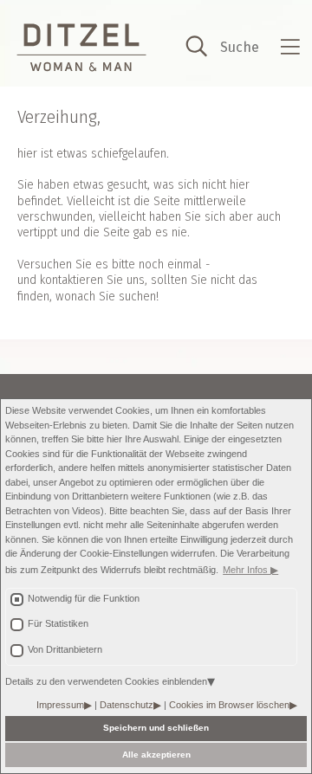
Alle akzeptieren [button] (156, 754)
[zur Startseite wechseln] (81, 47)
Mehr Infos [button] (246, 569)
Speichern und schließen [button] (156, 727)
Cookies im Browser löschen (229, 705)
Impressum (60, 705)
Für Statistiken (58, 623)
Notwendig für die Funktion (84, 598)
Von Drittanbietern (65, 649)
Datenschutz (126, 705)
